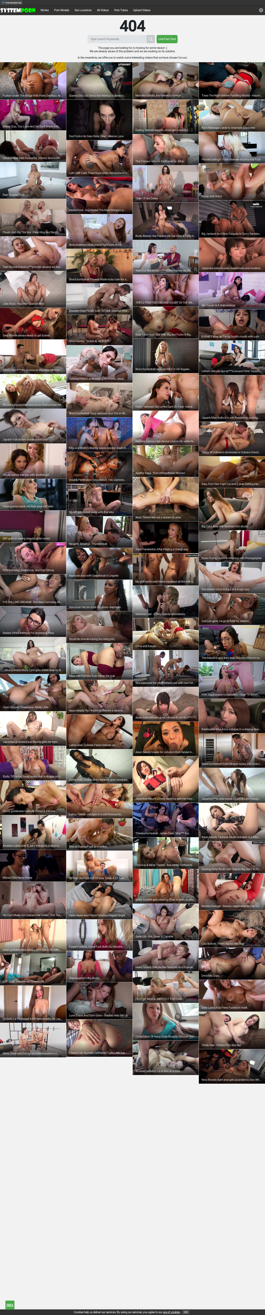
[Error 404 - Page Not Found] (18, 10)
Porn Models (61, 10)
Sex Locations (83, 10)
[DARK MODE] (261, 10)
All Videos (103, 10)
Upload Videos (141, 10)
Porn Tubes (121, 10)
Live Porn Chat (167, 39)
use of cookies (171, 1312)
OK (186, 1312)
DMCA (9, 1305)
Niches (45, 10)
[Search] (151, 39)
